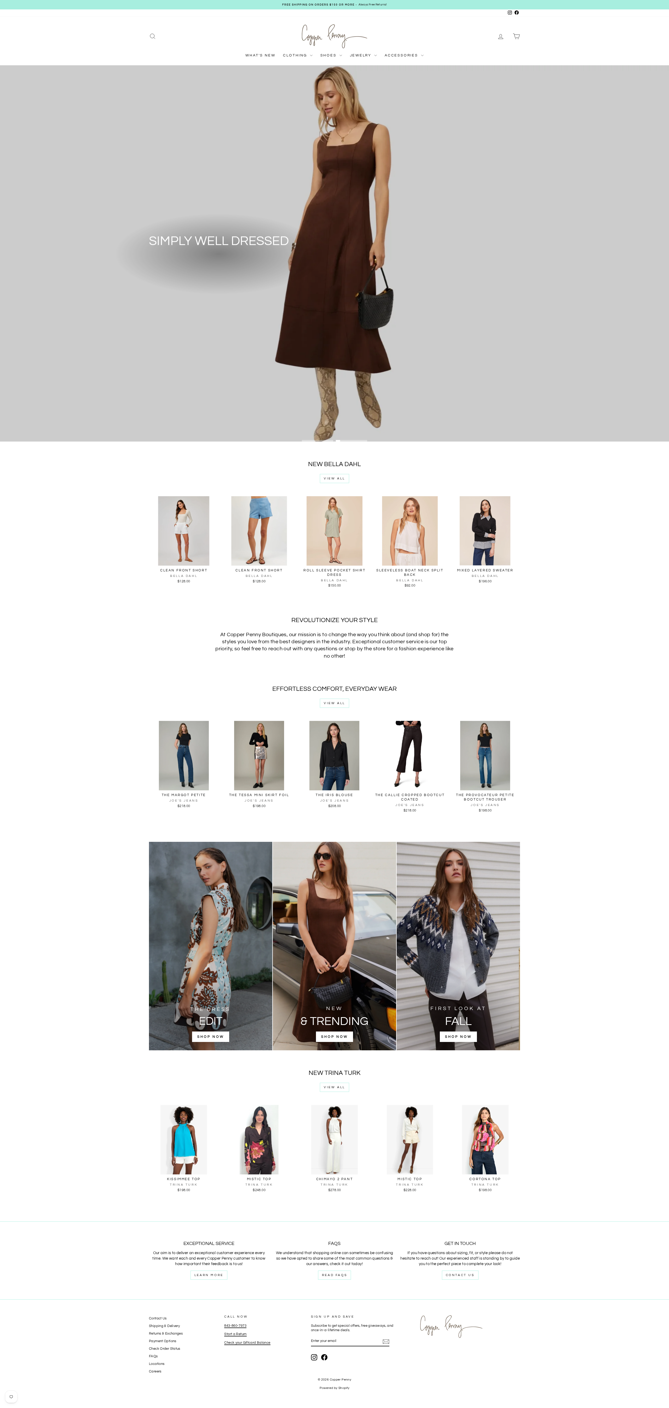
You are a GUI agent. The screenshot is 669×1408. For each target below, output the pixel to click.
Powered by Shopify (335, 1388)
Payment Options (162, 1341)
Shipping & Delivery (164, 1326)
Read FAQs (334, 1275)
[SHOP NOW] (334, 946)
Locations (156, 1364)
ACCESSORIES (402, 55)
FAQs (153, 1356)
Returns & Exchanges (166, 1333)
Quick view (183, 560)
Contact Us (460, 1275)
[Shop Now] (210, 946)
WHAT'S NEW (260, 55)
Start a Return (235, 1334)
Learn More (208, 1275)
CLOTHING (295, 55)
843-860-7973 (235, 1326)
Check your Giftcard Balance (247, 1343)
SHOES (329, 55)
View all (334, 478)
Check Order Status (164, 1349)
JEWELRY (361, 55)
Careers (155, 1371)
